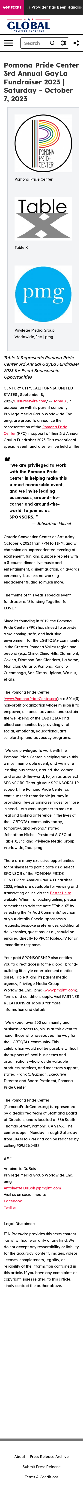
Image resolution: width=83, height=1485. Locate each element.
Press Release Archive (49, 1456)
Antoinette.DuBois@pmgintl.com (32, 1188)
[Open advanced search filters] (63, 43)
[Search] (52, 43)
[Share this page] (76, 43)
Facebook (13, 1201)
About (19, 1456)
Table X (60, 401)
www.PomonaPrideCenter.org (31, 698)
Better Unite (60, 893)
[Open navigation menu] (8, 43)
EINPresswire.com (30, 401)
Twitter (10, 1207)
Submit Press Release (42, 1466)
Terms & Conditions (41, 1477)
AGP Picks (12, 7)
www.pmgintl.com (60, 990)
